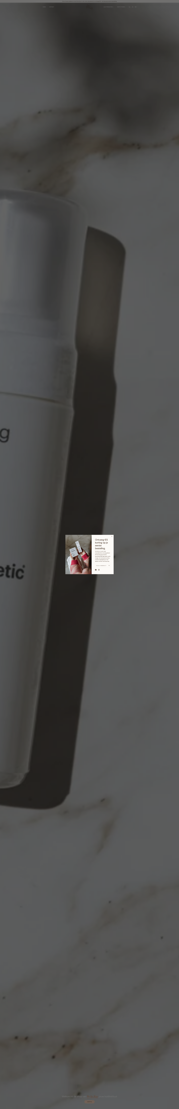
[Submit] (109, 565)
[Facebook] (95, 570)
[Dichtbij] (112, 536)
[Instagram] (99, 570)
